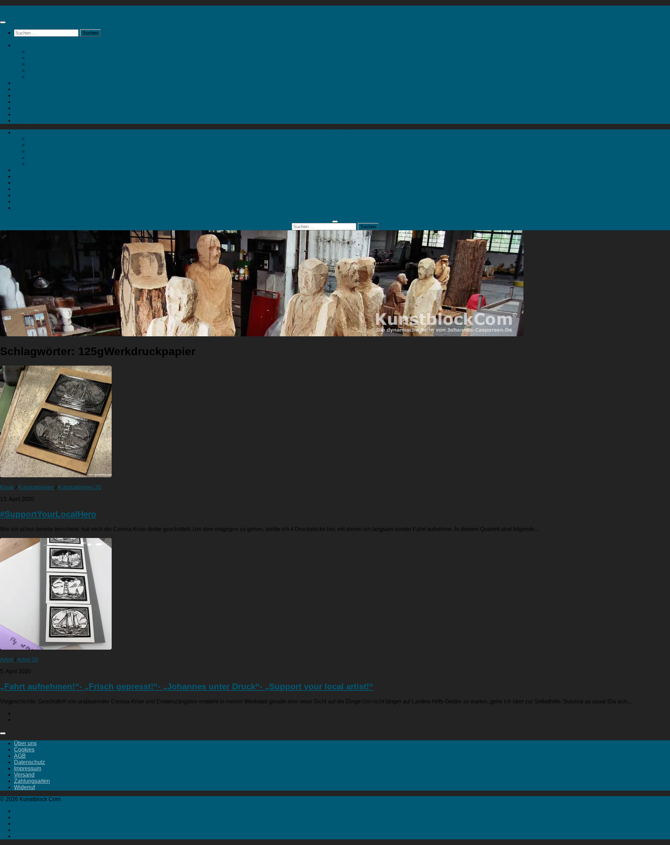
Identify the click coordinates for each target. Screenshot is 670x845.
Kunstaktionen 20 (79, 487)
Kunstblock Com (20, 9)
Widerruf (24, 787)
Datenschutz (29, 762)
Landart (23, 102)
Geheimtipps (29, 108)
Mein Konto (42, 70)
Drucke (37, 64)
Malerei (37, 58)
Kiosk (7, 487)
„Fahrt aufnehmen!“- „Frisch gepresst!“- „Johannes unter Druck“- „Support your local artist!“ (186, 686)
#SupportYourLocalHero (48, 514)
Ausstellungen (32, 89)
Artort (20, 83)
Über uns (25, 743)
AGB (20, 756)
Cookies (24, 750)
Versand (24, 775)
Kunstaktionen (32, 95)
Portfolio (24, 114)
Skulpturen (41, 51)
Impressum (27, 768)
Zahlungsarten (32, 781)
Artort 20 (27, 660)
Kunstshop (27, 45)
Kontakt (37, 77)
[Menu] (3, 22)
